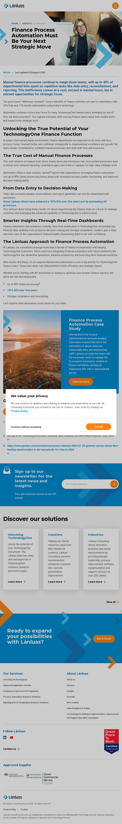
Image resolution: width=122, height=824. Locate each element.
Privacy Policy (19, 410)
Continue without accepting (26, 426)
